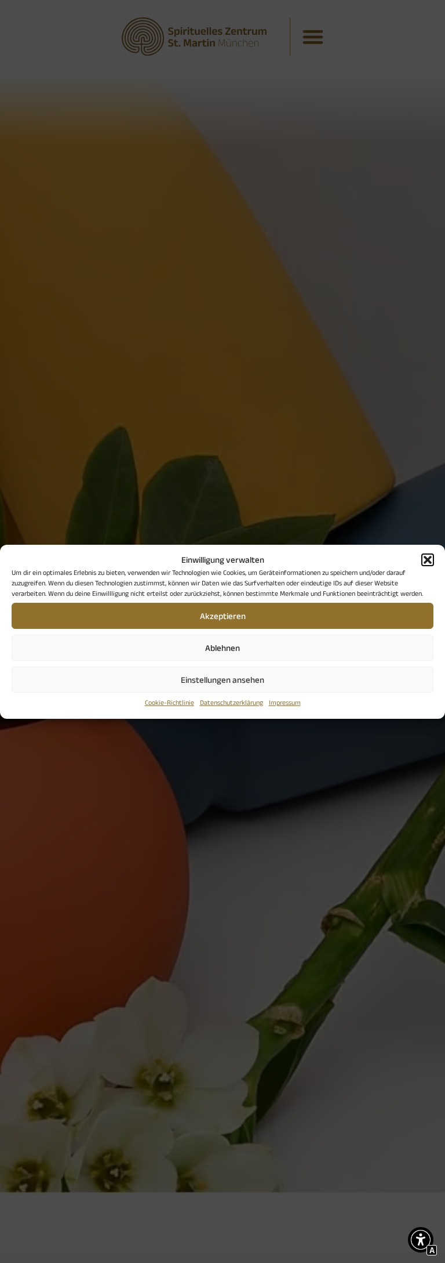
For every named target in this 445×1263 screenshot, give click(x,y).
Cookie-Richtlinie (169, 702)
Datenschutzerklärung (231, 702)
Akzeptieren (223, 616)
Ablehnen (222, 648)
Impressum (285, 702)
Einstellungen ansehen (222, 680)
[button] (427, 560)
